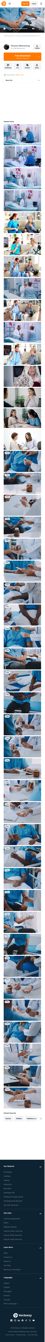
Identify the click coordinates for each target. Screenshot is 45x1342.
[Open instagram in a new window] (14, 1319)
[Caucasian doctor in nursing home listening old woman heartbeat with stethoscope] (22, 353)
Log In (34, 4)
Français (7, 1299)
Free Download (22, 56)
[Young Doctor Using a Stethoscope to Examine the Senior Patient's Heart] (22, 438)
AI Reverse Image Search (13, 1196)
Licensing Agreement (12, 1218)
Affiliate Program (10, 1226)
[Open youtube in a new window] (33, 1319)
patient (19, 1117)
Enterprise (8, 1183)
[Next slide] (36, 1117)
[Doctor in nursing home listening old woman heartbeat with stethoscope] (22, 309)
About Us (7, 1260)
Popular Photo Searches (13, 1234)
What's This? (20, 75)
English (6, 1282)
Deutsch (7, 1294)
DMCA (6, 1222)
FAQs (6, 1252)
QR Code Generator (11, 1204)
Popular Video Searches (13, 1238)
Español (7, 1286)
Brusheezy (8, 1171)
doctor (8, 1117)
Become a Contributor (12, 1268)
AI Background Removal (13, 1200)
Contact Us (8, 1256)
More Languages (10, 1303)
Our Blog (7, 1264)
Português (8, 1290)
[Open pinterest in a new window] (22, 1319)
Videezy (7, 1179)
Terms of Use (9, 1334)
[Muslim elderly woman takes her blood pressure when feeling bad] (22, 375)
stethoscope (32, 1117)
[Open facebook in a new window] (11, 1319)
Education (7, 1187)
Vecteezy (7, 1175)
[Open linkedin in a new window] (18, 1319)
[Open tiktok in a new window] (25, 1319)
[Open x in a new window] (29, 1319)
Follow (37, 48)
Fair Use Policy (32, 1334)
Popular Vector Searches (13, 1230)
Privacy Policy (20, 1334)
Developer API (9, 1192)
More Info (9, 79)
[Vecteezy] (3, 3)
